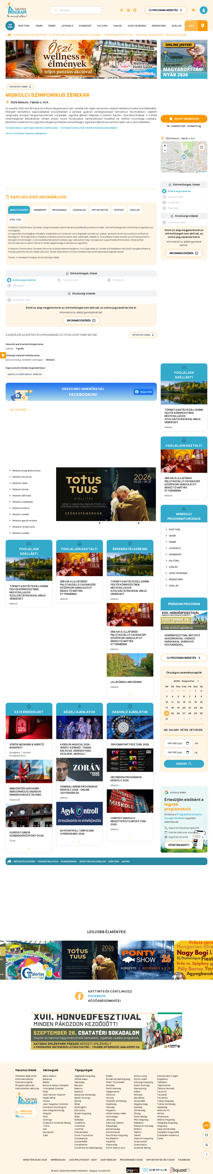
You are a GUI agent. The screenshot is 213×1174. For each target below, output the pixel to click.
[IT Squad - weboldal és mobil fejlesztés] (180, 1170)
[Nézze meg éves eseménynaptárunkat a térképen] (203, 25)
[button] (184, 157)
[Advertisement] (81, 159)
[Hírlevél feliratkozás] (121, 10)
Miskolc (23, 102)
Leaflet (204, 171)
